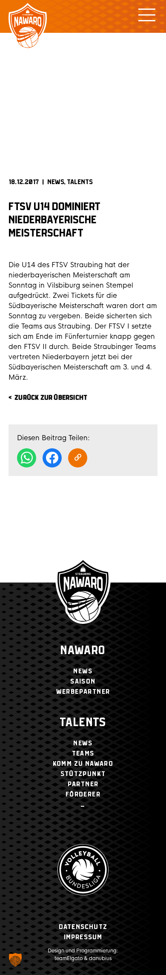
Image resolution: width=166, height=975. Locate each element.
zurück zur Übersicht (50, 398)
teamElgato (68, 958)
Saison (82, 681)
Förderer (83, 794)
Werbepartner (83, 692)
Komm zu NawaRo (83, 764)
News (55, 182)
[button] (15, 959)
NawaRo (82, 651)
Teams (83, 753)
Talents (80, 182)
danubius (100, 958)
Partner (83, 784)
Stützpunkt (83, 774)
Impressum (83, 937)
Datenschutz (83, 927)
